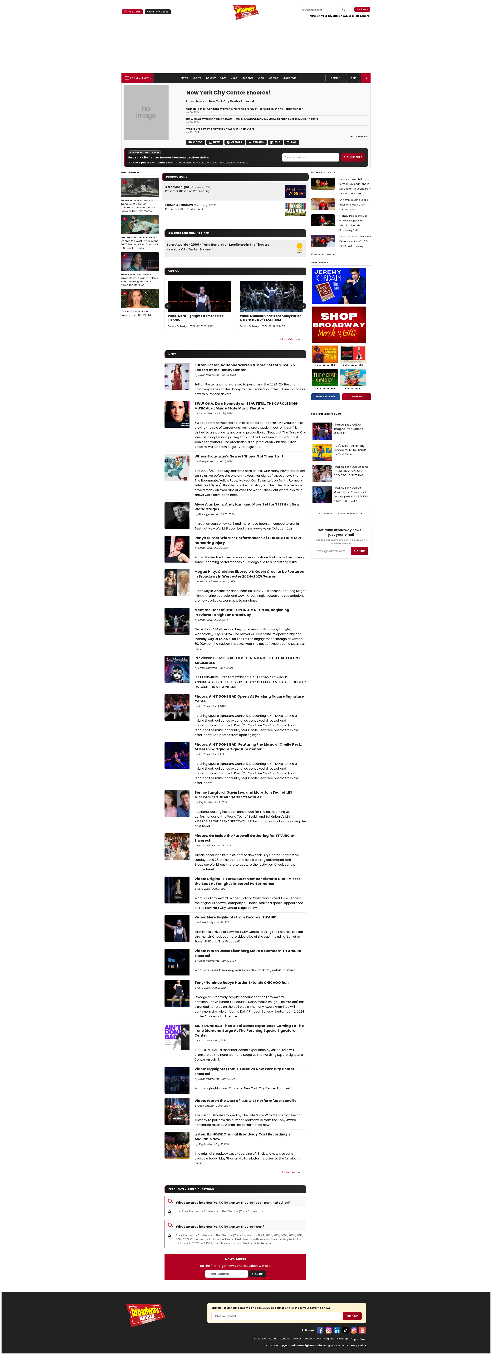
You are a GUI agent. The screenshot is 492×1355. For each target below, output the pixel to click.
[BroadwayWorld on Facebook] (320, 1330)
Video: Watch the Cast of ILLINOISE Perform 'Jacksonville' (245, 1100)
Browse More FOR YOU (338, 513)
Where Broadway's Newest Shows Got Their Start (220, 129)
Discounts (357, 396)
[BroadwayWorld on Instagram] (328, 1330)
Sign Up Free (353, 157)
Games (273, 78)
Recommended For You (326, 414)
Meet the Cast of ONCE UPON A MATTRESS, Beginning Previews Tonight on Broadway (241, 612)
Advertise (260, 1338)
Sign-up (346, 9)
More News (289, 1172)
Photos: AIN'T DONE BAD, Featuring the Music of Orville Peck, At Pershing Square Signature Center (248, 747)
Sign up (359, 551)
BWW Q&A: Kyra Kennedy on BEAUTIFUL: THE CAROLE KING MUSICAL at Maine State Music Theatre (252, 119)
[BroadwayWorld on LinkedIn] (337, 1330)
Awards (258, 142)
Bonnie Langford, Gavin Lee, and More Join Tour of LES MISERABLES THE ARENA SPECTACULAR (243, 795)
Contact (285, 1338)
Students (247, 78)
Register (334, 78)
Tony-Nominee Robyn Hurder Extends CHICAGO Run (241, 982)
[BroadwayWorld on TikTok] (345, 1330)
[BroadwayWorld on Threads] (354, 1330)
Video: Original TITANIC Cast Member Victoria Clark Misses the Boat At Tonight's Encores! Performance (247, 881)
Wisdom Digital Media (306, 1345)
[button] (366, 78)
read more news (359, 136)
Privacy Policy (356, 1345)
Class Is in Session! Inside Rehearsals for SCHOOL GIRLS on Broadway (355, 241)
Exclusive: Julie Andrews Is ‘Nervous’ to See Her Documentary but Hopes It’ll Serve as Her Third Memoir (138, 196)
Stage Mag (290, 78)
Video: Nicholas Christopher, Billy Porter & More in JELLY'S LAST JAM (270, 318)
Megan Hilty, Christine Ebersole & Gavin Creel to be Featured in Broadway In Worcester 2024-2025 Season (249, 574)
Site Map (342, 1338)
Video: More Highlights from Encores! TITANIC (196, 318)
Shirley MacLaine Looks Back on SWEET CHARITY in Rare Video (354, 204)
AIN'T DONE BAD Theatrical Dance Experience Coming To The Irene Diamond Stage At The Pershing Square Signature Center (249, 1030)
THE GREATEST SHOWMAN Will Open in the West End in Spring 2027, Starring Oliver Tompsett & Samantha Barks (140, 233)
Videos (197, 142)
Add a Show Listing (157, 11)
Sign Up (257, 1274)
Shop (261, 78)
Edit (277, 142)
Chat (223, 78)
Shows (197, 78)
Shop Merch (133, 11)
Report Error (358, 1339)
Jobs (234, 78)
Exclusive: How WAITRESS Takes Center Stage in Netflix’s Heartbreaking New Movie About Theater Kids (139, 270)
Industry (211, 78)
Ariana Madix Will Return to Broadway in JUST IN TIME (137, 304)
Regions (329, 1338)
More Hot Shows (325, 396)
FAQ (293, 142)
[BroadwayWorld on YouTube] (362, 1330)
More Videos (288, 339)
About (273, 1338)
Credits (236, 142)
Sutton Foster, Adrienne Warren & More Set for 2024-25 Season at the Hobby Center (244, 109)
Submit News (313, 1338)
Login (353, 78)
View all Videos (321, 254)
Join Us (297, 1338)
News (184, 78)
